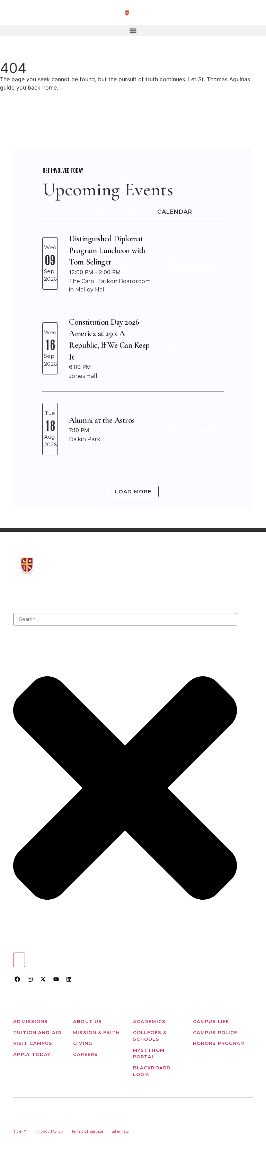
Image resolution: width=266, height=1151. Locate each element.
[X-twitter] (43, 979)
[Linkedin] (69, 979)
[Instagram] (30, 979)
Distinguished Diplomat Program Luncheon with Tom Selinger (107, 250)
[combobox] (125, 619)
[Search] (19, 960)
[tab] (105, 212)
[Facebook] (17, 979)
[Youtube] (56, 979)
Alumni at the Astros (101, 420)
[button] (133, 30)
